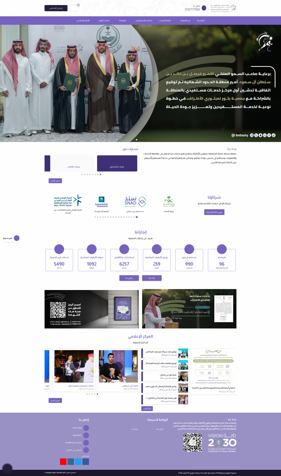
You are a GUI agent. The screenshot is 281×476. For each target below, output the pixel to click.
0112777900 (77, 428)
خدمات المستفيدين (143, 20)
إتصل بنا (129, 278)
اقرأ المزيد (147, 408)
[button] (5, 83)
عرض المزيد (55, 181)
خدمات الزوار (104, 20)
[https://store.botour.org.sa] (189, 308)
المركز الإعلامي (83, 20)
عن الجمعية (185, 20)
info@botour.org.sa (73, 442)
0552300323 (77, 435)
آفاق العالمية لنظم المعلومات (55, 472)
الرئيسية (200, 20)
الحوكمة (122, 20)
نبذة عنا (152, 278)
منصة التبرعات (165, 20)
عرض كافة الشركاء (214, 212)
